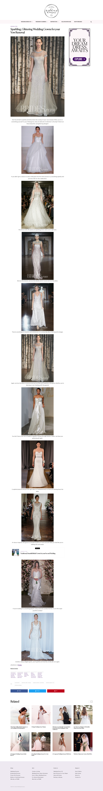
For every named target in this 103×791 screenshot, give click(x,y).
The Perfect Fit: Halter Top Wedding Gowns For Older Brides (13, 675)
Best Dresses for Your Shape (61, 773)
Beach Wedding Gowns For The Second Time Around (33, 675)
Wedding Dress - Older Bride (38, 682)
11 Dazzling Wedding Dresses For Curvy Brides (40, 754)
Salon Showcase (66, 21)
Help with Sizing (58, 775)
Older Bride (17, 682)
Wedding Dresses (18, 685)
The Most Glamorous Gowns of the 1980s (83, 754)
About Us (77, 775)
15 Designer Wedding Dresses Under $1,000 (18, 754)
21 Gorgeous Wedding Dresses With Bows (62, 754)
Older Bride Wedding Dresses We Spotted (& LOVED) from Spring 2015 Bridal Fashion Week (40, 675)
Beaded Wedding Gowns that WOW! (26, 675)
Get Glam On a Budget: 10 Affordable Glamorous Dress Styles (82, 727)
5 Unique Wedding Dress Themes (39, 726)
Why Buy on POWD (15, 779)
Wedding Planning (41, 21)
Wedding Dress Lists (50, 682)
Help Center (78, 773)
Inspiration (53, 21)
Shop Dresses (78, 21)
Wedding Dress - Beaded (26, 682)
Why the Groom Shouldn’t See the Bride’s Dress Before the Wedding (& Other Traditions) (61, 728)
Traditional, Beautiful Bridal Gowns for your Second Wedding (37, 553)
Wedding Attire (14, 26)
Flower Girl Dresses (15, 775)
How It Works (78, 771)
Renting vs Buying (58, 777)
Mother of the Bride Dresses (17, 777)
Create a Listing (36, 771)
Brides (20, 665)
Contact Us (78, 777)
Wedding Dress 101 (26, 21)
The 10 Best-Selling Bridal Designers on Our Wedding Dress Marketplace (19, 727)
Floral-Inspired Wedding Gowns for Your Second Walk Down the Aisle (20, 675)
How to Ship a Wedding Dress (39, 775)
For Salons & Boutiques (38, 777)
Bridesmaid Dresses (15, 773)
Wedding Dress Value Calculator (40, 773)
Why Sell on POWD (36, 779)
